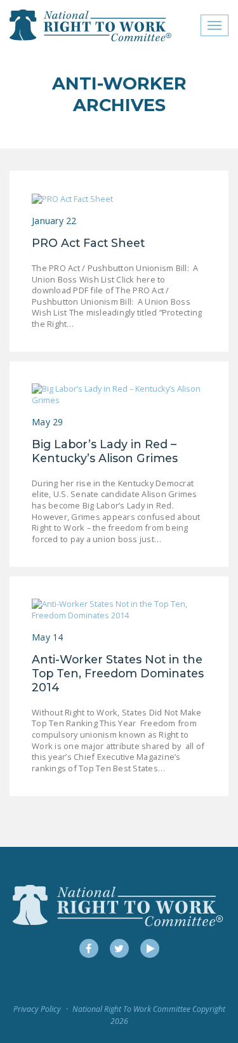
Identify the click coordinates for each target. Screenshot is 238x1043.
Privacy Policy (37, 1009)
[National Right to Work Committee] (91, 25)
